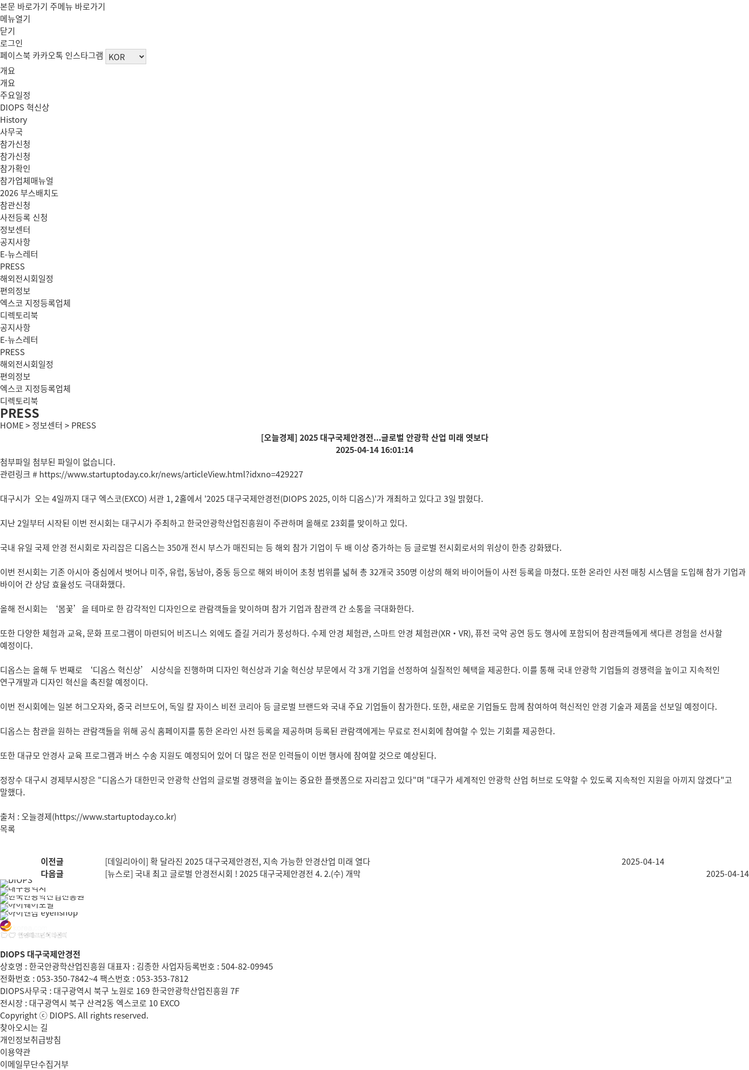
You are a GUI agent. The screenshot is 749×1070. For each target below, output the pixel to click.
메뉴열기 (15, 18)
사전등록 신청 (24, 217)
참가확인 (15, 168)
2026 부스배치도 (29, 192)
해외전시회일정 (27, 278)
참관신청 (15, 205)
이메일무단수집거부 (34, 1064)
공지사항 (15, 241)
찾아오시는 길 (24, 1027)
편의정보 (15, 290)
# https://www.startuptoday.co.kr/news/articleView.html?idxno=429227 (168, 474)
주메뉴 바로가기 (77, 6)
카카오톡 (48, 55)
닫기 (7, 30)
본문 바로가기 (24, 6)
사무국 (11, 131)
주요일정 (15, 95)
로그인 (11, 43)
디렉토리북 (19, 315)
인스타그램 (84, 55)
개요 (7, 70)
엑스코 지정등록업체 (35, 303)
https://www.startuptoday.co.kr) (115, 816)
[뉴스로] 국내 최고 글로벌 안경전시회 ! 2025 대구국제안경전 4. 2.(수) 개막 (233, 873)
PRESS (12, 266)
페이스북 (15, 55)
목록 (7, 828)
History (13, 119)
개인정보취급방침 (30, 1039)
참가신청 (15, 144)
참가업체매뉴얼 (27, 180)
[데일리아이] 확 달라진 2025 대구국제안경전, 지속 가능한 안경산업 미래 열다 (237, 861)
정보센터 (15, 229)
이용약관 (15, 1052)
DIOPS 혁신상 (24, 107)
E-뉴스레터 (19, 254)
